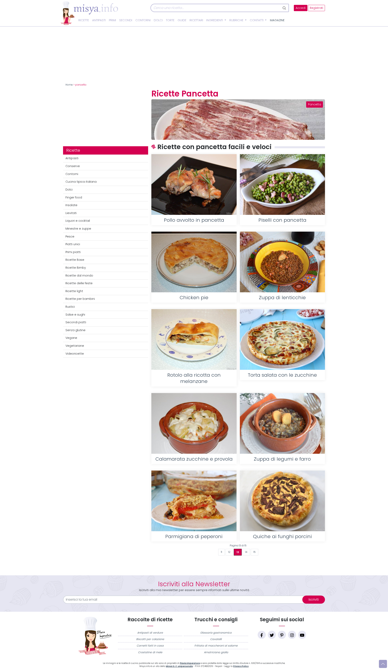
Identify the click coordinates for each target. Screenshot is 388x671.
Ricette (83, 20)
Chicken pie (194, 297)
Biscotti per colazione (150, 639)
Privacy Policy (241, 666)
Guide (182, 20)
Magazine (277, 20)
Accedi (301, 8)
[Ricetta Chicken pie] (193, 262)
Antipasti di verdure (150, 632)
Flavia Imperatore (190, 663)
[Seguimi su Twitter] (272, 635)
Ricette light (74, 291)
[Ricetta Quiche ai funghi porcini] (282, 501)
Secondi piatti (75, 322)
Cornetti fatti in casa (150, 645)
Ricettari (196, 20)
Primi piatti (73, 252)
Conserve (72, 166)
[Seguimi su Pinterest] (282, 635)
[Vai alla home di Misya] (89, 13)
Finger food (73, 197)
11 (221, 552)
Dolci (158, 20)
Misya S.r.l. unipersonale (179, 666)
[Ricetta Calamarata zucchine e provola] (193, 423)
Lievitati (71, 213)
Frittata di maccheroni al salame (216, 645)
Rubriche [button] (236, 20)
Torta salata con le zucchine (282, 375)
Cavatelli (216, 639)
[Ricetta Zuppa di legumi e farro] (282, 423)
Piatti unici (72, 244)
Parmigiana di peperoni (193, 536)
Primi (112, 20)
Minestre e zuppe (78, 228)
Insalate (71, 205)
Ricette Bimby (75, 267)
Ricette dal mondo (79, 275)
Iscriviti (314, 599)
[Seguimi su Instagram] (292, 635)
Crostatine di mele (150, 652)
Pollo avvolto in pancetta (194, 220)
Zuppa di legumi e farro (282, 459)
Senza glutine (75, 330)
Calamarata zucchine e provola (194, 459)
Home (69, 84)
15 (254, 552)
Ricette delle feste (79, 283)
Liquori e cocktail (77, 221)
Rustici (70, 306)
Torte (170, 20)
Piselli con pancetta (282, 220)
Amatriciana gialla (216, 652)
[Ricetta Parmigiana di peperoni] (193, 501)
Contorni (143, 20)
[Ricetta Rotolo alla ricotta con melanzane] (193, 339)
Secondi (125, 20)
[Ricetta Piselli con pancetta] (282, 184)
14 (246, 552)
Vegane (71, 338)
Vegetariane (74, 346)
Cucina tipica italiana (81, 181)
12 (229, 552)
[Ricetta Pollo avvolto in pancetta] (193, 184)
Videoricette (74, 353)
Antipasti (99, 20)
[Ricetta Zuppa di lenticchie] (282, 262)
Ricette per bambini (80, 299)
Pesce (69, 236)
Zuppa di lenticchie (282, 297)
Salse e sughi (75, 314)
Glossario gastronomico (216, 632)
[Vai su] (383, 664)
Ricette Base (74, 260)
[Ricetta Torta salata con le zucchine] (282, 339)
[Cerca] (284, 8)
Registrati (316, 8)
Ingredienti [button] (215, 20)
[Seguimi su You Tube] (302, 635)
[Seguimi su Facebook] (262, 635)
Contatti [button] (257, 20)
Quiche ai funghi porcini (282, 536)
